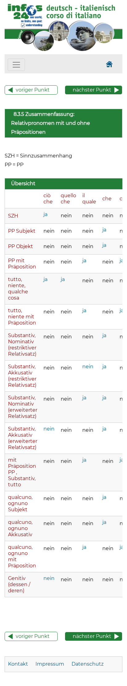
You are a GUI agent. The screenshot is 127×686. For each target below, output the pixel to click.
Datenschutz (88, 664)
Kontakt (18, 664)
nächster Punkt (92, 90)
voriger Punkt (33, 90)
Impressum (49, 664)
